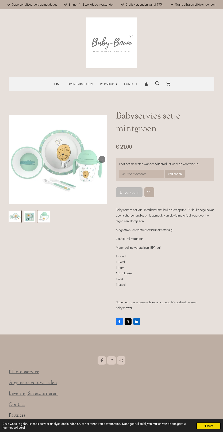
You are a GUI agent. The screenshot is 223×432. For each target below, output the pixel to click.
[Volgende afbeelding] (101, 159)
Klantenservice (24, 372)
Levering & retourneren (33, 393)
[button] (15, 216)
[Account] (146, 84)
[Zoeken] (157, 83)
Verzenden (175, 174)
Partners (17, 415)
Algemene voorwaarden (33, 382)
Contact (17, 404)
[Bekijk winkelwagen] (168, 84)
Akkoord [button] (208, 425)
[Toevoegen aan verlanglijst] (149, 192)
